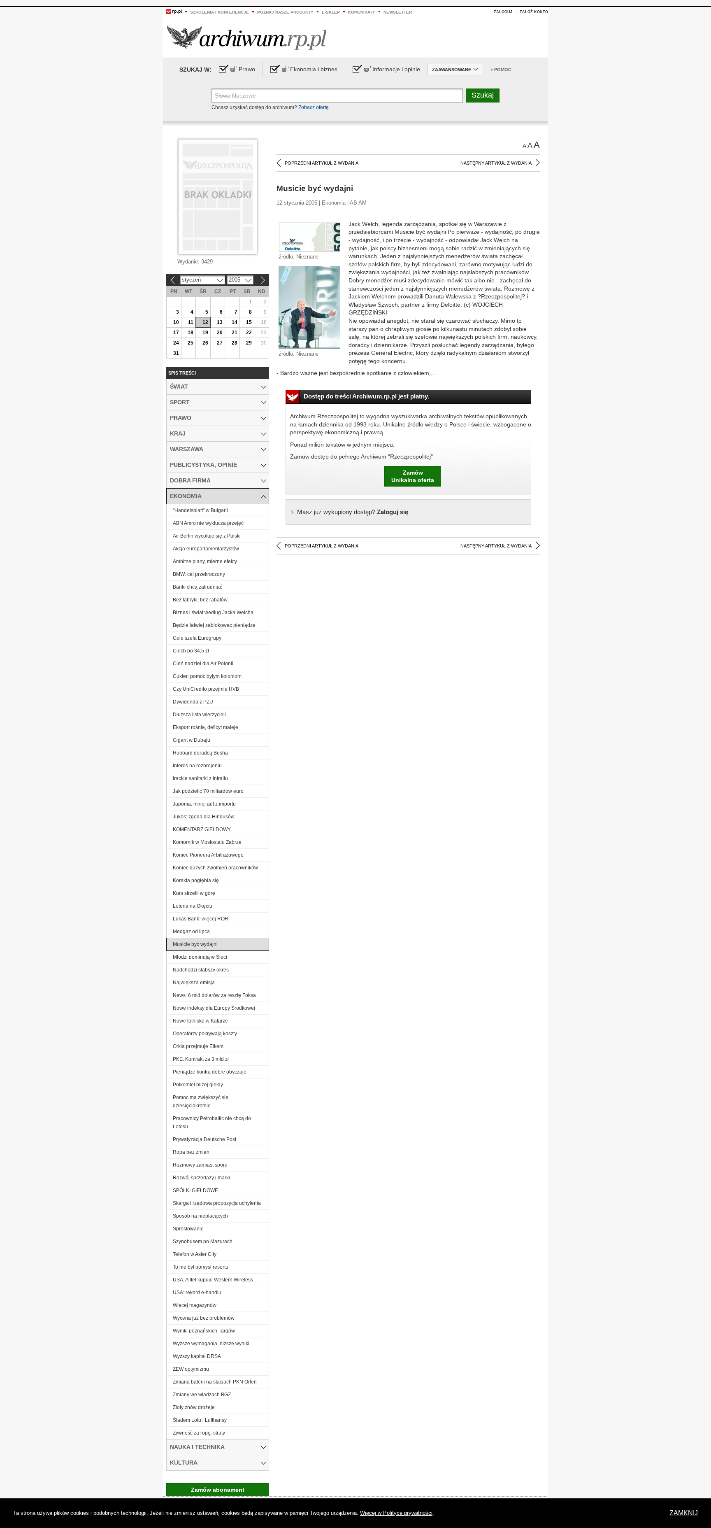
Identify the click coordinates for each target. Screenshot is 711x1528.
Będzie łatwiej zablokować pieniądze (214, 625)
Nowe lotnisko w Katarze (200, 1021)
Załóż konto (534, 12)
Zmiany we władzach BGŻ (202, 1395)
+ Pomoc (500, 69)
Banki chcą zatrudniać (197, 587)
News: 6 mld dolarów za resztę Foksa (214, 995)
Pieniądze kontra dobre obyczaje (209, 1072)
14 (234, 322)
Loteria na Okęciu (192, 906)
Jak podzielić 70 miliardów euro (208, 791)
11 (190, 322)
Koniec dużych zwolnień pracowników (215, 868)
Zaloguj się (352, 511)
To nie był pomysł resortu (200, 1267)
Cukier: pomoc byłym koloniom (207, 676)
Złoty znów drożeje (194, 1407)
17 (176, 332)
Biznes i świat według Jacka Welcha (213, 612)
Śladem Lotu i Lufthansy (200, 1420)
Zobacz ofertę (313, 107)
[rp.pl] (174, 11)
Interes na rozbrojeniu (197, 766)
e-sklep (331, 12)
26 (205, 343)
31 (176, 353)
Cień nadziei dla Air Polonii (203, 663)
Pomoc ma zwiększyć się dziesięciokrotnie (200, 1102)
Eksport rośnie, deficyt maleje (205, 727)
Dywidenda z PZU (193, 702)
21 (234, 332)
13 (220, 322)
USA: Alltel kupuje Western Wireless (213, 1280)
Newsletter (397, 12)
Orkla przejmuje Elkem (198, 1046)
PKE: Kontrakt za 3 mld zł (201, 1059)
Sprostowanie (188, 1229)
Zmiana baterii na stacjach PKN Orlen (215, 1382)
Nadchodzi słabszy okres (201, 970)
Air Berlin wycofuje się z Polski (207, 536)
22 (249, 332)
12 (205, 322)
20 (220, 332)
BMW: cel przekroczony (199, 574)
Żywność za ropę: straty (199, 1433)
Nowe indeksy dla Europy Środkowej (214, 1008)
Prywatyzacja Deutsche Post (204, 1139)
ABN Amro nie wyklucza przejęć (208, 523)
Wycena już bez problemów (204, 1318)
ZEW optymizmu (191, 1369)
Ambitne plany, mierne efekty (205, 561)
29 (249, 343)
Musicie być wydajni (195, 944)
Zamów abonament (217, 1489)
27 (220, 343)
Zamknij (683, 1512)
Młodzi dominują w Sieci (200, 957)
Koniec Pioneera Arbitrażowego (208, 855)
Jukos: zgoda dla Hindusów (204, 817)
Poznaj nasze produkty (285, 12)
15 (249, 322)
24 (176, 343)
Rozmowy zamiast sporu (200, 1165)
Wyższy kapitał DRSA (197, 1356)
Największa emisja (194, 982)
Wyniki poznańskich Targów (204, 1331)
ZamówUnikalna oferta (412, 476)
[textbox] (337, 95)
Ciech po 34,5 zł (191, 651)
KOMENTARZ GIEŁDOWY (202, 829)
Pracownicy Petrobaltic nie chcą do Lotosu (212, 1123)
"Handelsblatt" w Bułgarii (200, 510)
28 (234, 343)
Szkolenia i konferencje (219, 12)
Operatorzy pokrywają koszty (205, 1034)
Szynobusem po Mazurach (202, 1241)
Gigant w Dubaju (191, 740)
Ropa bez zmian (191, 1152)
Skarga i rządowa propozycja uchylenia (217, 1203)
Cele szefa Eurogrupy (197, 638)
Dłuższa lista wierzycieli (199, 714)
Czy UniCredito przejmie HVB (206, 689)
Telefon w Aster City (194, 1254)
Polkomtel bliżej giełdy (198, 1085)
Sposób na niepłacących (200, 1216)
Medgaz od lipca (191, 931)
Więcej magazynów (194, 1305)
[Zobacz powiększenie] (309, 236)
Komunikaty (361, 12)
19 (205, 332)
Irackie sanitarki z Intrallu (200, 778)
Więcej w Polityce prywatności (396, 1513)
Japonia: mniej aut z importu (204, 804)
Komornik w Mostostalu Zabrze (207, 842)
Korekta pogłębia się (196, 880)
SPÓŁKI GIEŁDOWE (195, 1190)
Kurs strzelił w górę (194, 893)
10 (176, 322)
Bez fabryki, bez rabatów (200, 600)
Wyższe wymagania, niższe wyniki (211, 1343)
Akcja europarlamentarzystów (206, 549)
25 (190, 343)
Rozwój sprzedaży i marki (201, 1178)
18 (190, 332)
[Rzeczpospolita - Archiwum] (246, 37)
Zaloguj (503, 12)
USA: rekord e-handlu (197, 1292)
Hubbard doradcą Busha (200, 753)
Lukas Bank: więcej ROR (200, 919)
